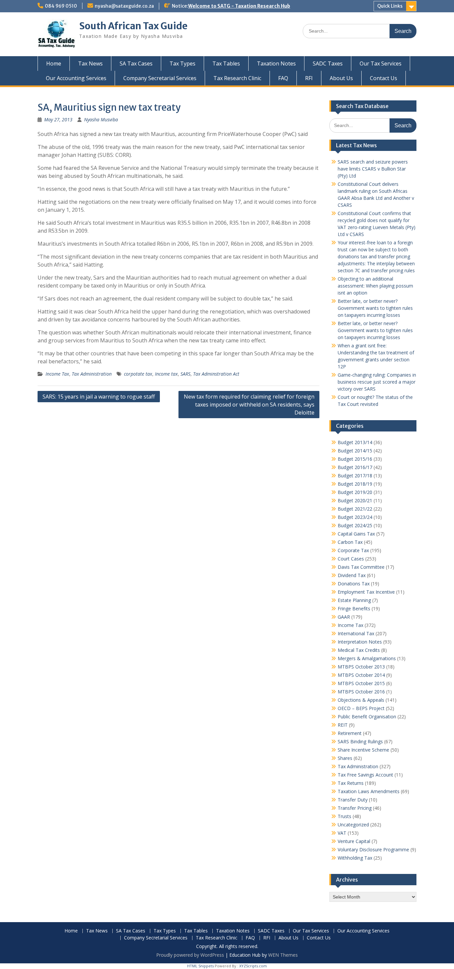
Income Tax (57, 374)
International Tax (356, 633)
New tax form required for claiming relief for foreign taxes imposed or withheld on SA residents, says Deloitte (249, 404)
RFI (309, 78)
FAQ (283, 78)
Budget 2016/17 (355, 467)
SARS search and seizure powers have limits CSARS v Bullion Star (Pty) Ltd (373, 169)
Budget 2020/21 (355, 500)
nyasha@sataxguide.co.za (124, 6)
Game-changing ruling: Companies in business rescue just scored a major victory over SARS (377, 382)
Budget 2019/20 (355, 492)
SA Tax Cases (136, 63)
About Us (341, 78)
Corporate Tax (353, 550)
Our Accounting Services (76, 78)
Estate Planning (354, 600)
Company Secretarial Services (159, 78)
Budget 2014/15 (355, 450)
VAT (342, 833)
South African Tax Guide (133, 26)
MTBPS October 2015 (361, 683)
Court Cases (351, 558)
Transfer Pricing (355, 808)
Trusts (344, 816)
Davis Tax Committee (361, 567)
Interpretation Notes (360, 642)
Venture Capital (354, 841)
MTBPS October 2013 (361, 667)
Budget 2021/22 (355, 509)
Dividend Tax (352, 575)
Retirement (350, 733)
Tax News (90, 63)
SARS (185, 374)
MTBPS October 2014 (361, 675)
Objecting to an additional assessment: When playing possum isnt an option (375, 286)
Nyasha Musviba (101, 119)
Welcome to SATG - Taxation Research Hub (239, 6)
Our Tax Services (380, 63)
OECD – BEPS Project (361, 708)
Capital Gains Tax (356, 534)
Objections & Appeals (361, 700)
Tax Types (182, 63)
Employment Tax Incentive (366, 592)
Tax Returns (351, 783)
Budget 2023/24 (355, 517)
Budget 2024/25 (355, 525)
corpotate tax (138, 374)
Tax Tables (226, 63)
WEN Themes (283, 955)
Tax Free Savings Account (365, 775)
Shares (345, 758)
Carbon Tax (350, 542)
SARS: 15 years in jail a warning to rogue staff (99, 396)
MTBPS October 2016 (361, 691)
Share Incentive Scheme (363, 750)
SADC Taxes (328, 63)
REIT (343, 725)
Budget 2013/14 (355, 442)
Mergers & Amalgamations (367, 658)
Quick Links (389, 6)
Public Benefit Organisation (367, 716)
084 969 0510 (61, 6)
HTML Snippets (200, 965)
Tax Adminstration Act (216, 374)
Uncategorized (353, 824)
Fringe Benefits (354, 608)
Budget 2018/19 (355, 484)
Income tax (166, 374)
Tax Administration (92, 374)
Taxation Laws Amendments (368, 791)
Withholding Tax (355, 858)
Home (53, 63)
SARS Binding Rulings (360, 741)
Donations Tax (354, 583)
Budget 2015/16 (355, 459)
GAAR (344, 617)
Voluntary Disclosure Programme (373, 849)
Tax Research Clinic (237, 78)
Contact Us (383, 78)
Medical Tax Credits (359, 650)
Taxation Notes (276, 63)
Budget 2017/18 (355, 475)
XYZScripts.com (253, 965)
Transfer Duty (353, 799)
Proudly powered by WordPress (190, 955)
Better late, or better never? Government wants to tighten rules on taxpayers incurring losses (375, 308)
